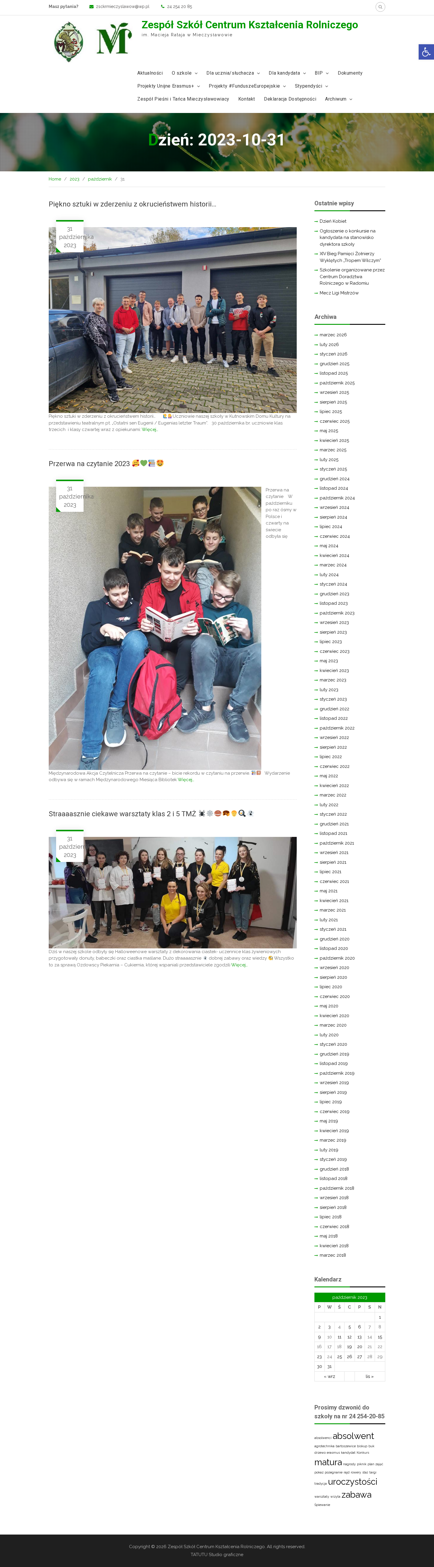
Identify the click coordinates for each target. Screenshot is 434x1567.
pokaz (319, 1472)
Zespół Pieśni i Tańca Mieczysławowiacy (183, 99)
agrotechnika (324, 1446)
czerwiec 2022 (335, 766)
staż (365, 1472)
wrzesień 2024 (334, 507)
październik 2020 (337, 958)
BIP (319, 73)
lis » (370, 1376)
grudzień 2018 (334, 1169)
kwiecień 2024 (334, 555)
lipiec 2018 (331, 1216)
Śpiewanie (322, 1505)
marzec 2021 (333, 910)
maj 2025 (329, 430)
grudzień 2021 (334, 824)
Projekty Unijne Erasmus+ (165, 86)
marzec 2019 (333, 1140)
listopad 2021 (333, 833)
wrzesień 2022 (334, 737)
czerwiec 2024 (335, 536)
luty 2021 (329, 919)
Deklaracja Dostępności (290, 99)
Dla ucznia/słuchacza (230, 73)
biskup (362, 1446)
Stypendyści (308, 86)
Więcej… (150, 429)
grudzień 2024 (335, 478)
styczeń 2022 (333, 814)
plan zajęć (375, 1464)
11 (339, 1337)
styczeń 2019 (333, 1159)
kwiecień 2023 (334, 670)
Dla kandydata (284, 73)
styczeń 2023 (333, 699)
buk (371, 1446)
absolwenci (323, 1438)
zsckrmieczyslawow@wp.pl (122, 6)
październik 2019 (337, 1073)
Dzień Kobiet (333, 221)
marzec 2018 (333, 1255)
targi (372, 1472)
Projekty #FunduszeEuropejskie (244, 86)
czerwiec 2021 (334, 881)
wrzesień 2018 (334, 1197)
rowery (356, 1472)
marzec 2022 (333, 795)
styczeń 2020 (333, 1044)
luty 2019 (329, 1150)
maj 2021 (328, 891)
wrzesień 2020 (334, 967)
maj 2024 (329, 545)
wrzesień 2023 (334, 622)
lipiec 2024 (331, 526)
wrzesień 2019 (334, 1082)
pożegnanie (333, 1472)
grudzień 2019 (334, 1054)
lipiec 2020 (331, 986)
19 (349, 1346)
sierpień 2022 (333, 747)
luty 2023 (329, 689)
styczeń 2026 (333, 354)
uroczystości (352, 1481)
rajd (347, 1472)
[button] (426, 52)
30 (319, 1366)
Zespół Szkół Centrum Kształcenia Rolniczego (250, 25)
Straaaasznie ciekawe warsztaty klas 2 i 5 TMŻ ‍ (123, 814)
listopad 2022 (334, 718)
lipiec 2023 (331, 641)
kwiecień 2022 (334, 785)
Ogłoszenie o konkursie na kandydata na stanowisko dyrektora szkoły (348, 237)
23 (319, 1356)
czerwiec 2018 (334, 1226)
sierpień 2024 (333, 517)
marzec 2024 (333, 565)
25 (339, 1356)
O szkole (182, 73)
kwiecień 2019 (334, 1130)
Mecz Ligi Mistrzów (339, 293)
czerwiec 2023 (335, 651)
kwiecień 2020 (334, 1015)
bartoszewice (346, 1446)
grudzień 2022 (334, 709)
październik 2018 (337, 1188)
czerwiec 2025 (335, 421)
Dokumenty (350, 73)
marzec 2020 (333, 1025)
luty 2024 (329, 574)
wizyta (335, 1496)
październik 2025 (337, 383)
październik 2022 (337, 728)
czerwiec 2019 (335, 1111)
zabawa (356, 1494)
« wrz (329, 1376)
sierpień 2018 (333, 1207)
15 (380, 1337)
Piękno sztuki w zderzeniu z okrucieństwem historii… (135, 204)
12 (349, 1337)
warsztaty (321, 1496)
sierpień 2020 (333, 977)
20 (359, 1346)
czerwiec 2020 (335, 996)
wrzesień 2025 (334, 392)
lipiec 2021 (330, 871)
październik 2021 (337, 843)
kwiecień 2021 (334, 900)
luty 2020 (329, 1034)
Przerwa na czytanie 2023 (90, 464)
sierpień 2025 (333, 402)
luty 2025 (329, 459)
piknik (361, 1464)
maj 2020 (329, 1006)
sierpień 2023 (333, 632)
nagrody (349, 1464)
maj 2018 (329, 1236)
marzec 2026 (333, 334)
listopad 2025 (334, 373)
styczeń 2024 (333, 584)
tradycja (320, 1483)
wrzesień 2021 (334, 852)
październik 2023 (337, 613)
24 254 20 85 (179, 6)
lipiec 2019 (331, 1101)
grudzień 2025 (334, 363)
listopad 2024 (334, 488)
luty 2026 (329, 344)
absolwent (353, 1436)
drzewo (320, 1452)
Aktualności (150, 73)
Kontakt (246, 99)
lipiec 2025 (331, 411)
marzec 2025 (333, 450)
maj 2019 (329, 1121)
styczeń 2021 (333, 929)
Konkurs (363, 1452)
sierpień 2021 (333, 862)
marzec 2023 (333, 680)
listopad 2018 (333, 1178)
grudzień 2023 (334, 593)
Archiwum (336, 99)
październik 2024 (337, 498)
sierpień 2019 (333, 1092)
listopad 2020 (334, 948)
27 (359, 1356)
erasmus (333, 1452)
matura (328, 1462)
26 (349, 1356)
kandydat (348, 1452)
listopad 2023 (334, 603)
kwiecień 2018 (334, 1245)
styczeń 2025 (333, 469)
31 (329, 1366)
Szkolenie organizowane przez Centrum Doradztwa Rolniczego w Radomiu (352, 276)
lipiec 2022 (331, 756)
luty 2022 (329, 804)
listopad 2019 (334, 1063)
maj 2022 (329, 775)
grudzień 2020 (335, 939)
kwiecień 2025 (334, 440)
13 (360, 1337)
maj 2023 (329, 660)
